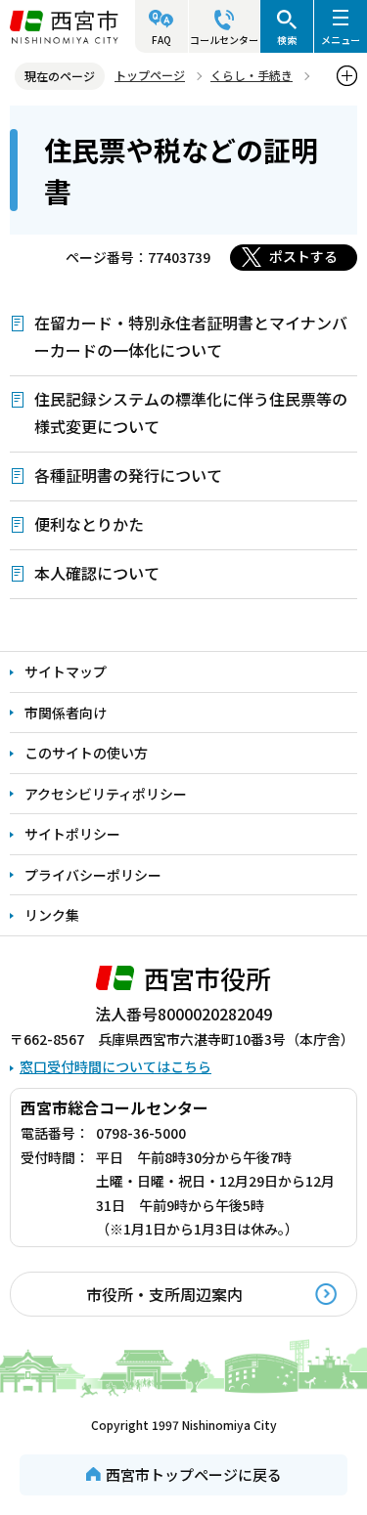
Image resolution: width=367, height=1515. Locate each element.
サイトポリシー (72, 834)
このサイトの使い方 (86, 752)
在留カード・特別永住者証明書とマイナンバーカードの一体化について (190, 336)
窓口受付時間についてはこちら (115, 1066)
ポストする (303, 256)
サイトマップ (65, 671)
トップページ (150, 74)
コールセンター (224, 39)
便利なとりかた (89, 524)
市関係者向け (65, 712)
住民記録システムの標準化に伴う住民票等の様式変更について (190, 412)
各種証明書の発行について (128, 475)
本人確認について (97, 572)
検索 (287, 39)
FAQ (161, 39)
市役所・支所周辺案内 (164, 1294)
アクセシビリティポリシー (105, 793)
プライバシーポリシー (92, 875)
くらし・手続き (251, 74)
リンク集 (51, 915)
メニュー (340, 39)
